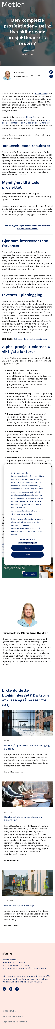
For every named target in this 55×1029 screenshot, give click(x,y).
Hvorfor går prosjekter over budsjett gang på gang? (27, 747)
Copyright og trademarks (15, 1022)
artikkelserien (29, 117)
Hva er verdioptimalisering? (19, 905)
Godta (27, 548)
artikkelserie (41, 93)
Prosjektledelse (27, 50)
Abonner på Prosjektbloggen (32, 968)
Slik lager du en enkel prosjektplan (31, 339)
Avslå (27, 555)
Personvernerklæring (13, 1016)
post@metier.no (10, 968)
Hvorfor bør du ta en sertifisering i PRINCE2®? (23, 819)
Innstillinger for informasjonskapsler (27, 541)
